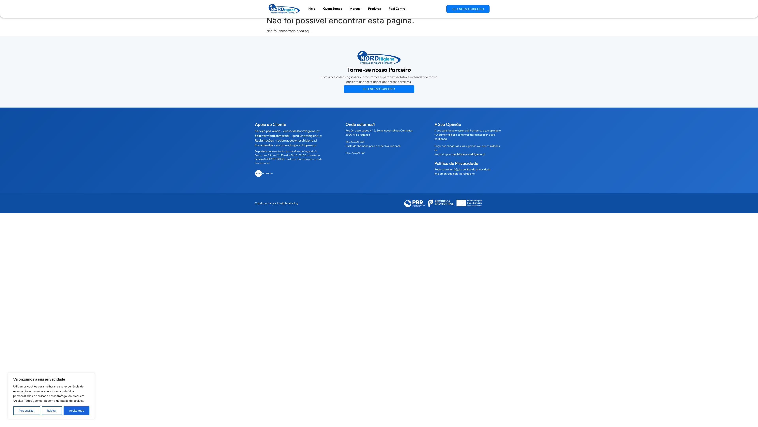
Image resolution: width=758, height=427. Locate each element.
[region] (51, 396)
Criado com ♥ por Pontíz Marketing (276, 203)
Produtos (374, 8)
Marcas (355, 8)
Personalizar (27, 410)
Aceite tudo (76, 410)
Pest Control (397, 8)
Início (311, 8)
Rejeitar (52, 410)
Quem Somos (332, 8)
